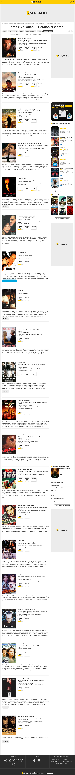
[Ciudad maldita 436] (9, 410)
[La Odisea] (55, 131)
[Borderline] (9, 584)
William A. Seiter (27, 579)
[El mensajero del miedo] (9, 479)
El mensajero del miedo (25, 469)
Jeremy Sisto (25, 406)
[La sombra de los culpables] (9, 725)
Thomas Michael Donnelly (29, 543)
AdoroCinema (66, 761)
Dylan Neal (39, 334)
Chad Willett (40, 650)
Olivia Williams (35, 43)
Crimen (39, 576)
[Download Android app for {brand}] (40, 760)
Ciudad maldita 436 (24, 400)
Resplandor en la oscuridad (26, 216)
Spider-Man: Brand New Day (66, 137)
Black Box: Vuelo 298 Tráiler (70, 214)
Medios (20, 47)
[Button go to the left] (69, 31)
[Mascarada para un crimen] (9, 444)
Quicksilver (21, 540)
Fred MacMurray (26, 581)
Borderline (21, 575)
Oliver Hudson (32, 650)
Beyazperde (54, 761)
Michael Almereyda (28, 612)
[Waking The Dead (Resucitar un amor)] (9, 153)
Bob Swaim (26, 439)
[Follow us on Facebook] (9, 760)
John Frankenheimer (28, 473)
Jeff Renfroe (26, 332)
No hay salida (22, 252)
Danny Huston (40, 79)
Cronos (53, 480)
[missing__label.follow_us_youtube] (5, 760)
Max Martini (33, 334)
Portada (3, 23)
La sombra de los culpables (26, 716)
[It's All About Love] (9, 687)
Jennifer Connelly (32, 148)
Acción (34, 254)
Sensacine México (60, 763)
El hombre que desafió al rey (58, 498)
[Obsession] (55, 152)
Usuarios (27, 47)
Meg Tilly (29, 441)
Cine (7, 23)
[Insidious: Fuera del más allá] (55, 172)
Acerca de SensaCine (11, 769)
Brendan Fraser (38, 368)
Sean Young (40, 257)
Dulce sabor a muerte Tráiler (55, 214)
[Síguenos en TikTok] (22, 760)
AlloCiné (54, 759)
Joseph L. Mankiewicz (28, 509)
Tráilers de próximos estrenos (62, 218)
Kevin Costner (25, 257)
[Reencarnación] (9, 187)
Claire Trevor (33, 581)
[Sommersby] (9, 299)
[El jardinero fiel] (9, 82)
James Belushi (25, 721)
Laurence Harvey (39, 474)
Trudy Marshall (42, 510)
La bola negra (54, 493)
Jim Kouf (25, 719)
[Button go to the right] (72, 31)
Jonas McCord (26, 41)
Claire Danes (34, 684)
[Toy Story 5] (55, 162)
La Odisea (62, 127)
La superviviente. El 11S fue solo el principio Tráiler (62, 204)
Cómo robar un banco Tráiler (62, 214)
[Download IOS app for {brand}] (35, 760)
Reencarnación (22, 178)
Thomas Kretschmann (27, 221)
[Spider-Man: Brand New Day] (55, 141)
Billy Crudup (25, 148)
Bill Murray (24, 614)
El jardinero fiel (22, 73)
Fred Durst (37, 406)
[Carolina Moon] (9, 653)
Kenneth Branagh (27, 112)
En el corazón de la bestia (57, 482)
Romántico (39, 40)
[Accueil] (36, 2)
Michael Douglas (37, 221)
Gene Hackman (33, 257)
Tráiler (61, 134)
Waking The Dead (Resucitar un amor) (29, 143)
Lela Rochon (40, 721)
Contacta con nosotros (21, 769)
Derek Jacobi (42, 43)
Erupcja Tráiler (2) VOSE (55, 204)
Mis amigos (40, 47)
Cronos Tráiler (70, 204)
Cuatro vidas (21, 362)
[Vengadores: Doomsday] (55, 473)
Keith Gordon (26, 147)
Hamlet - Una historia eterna (26, 609)
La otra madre (54, 495)
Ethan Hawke (38, 614)
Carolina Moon (22, 644)
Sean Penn (40, 684)
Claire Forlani (25, 650)
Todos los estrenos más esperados (62, 505)
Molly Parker (41, 148)
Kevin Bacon (25, 368)
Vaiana (61, 178)
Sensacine (34, 47)
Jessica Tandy (34, 510)
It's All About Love (23, 678)
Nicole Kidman (25, 183)
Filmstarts (65, 759)
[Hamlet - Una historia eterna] (9, 618)
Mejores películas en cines (62, 191)
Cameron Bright (33, 183)
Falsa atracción (22, 328)
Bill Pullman (38, 295)
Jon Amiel (25, 293)
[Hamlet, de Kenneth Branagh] (9, 118)
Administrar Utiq (48, 769)
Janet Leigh (32, 474)
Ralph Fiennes (25, 79)
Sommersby (21, 290)
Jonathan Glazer (27, 181)
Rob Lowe (24, 441)
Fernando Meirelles (28, 77)
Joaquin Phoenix (26, 684)
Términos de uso (30, 769)
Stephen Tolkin (27, 648)
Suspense (44, 40)
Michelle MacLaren (28, 405)
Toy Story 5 (62, 158)
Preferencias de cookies (63, 769)
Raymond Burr (40, 581)
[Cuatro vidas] (9, 372)
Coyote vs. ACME (55, 485)
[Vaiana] (55, 183)
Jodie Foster (25, 295)
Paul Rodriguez (38, 545)
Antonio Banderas (26, 43)
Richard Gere (31, 295)
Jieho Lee (25, 367)
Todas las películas (12, 23)
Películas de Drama (20, 23)
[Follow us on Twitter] (13, 760)
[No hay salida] (9, 261)
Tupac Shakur (32, 721)
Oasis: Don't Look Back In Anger (58, 487)
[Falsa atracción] (9, 337)
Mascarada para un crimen (26, 435)
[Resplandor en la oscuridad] (9, 225)
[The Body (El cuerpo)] (9, 48)
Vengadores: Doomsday (64, 468)
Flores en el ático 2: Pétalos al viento (31, 23)
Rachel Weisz (32, 79)
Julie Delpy (31, 368)
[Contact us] (13, 764)
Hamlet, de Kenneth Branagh (27, 109)
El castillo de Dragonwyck (26, 505)
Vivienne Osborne (26, 510)
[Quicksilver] (9, 549)
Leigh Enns (31, 406)
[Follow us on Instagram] (17, 760)
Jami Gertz (31, 545)
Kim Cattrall (35, 441)
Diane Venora (30, 614)
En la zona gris (54, 490)
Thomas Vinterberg (28, 683)
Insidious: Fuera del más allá (66, 168)
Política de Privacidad (39, 769)
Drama (34, 40)
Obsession (62, 147)
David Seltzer (26, 219)
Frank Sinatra (25, 474)
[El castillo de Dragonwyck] (9, 515)
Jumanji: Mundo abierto (56, 501)
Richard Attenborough (36, 114)
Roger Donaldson (27, 255)
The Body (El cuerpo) (24, 38)
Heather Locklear (26, 334)
